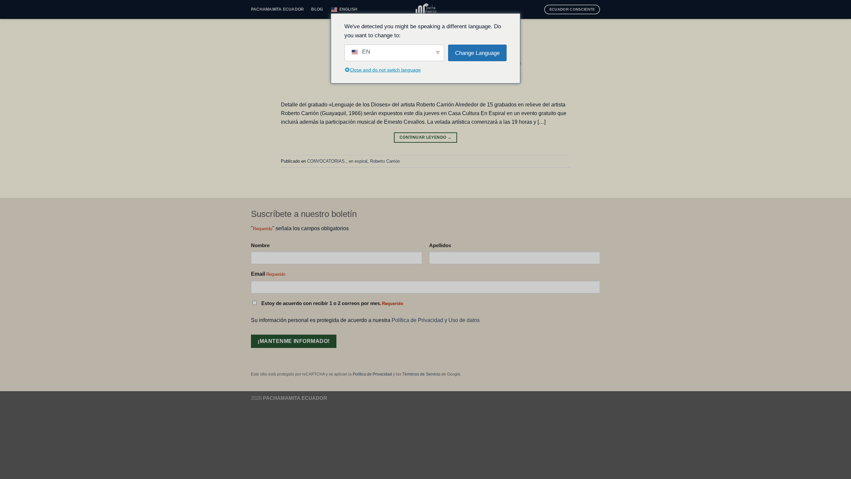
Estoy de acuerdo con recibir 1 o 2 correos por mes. (332, 303)
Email (268, 274)
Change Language (477, 53)
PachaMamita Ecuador (277, 9)
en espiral (358, 161)
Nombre (260, 245)
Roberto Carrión (385, 161)
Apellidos (440, 245)
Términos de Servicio (421, 374)
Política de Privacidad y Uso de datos (436, 320)
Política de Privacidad (372, 374)
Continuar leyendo (425, 137)
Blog (317, 9)
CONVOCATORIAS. (326, 161)
